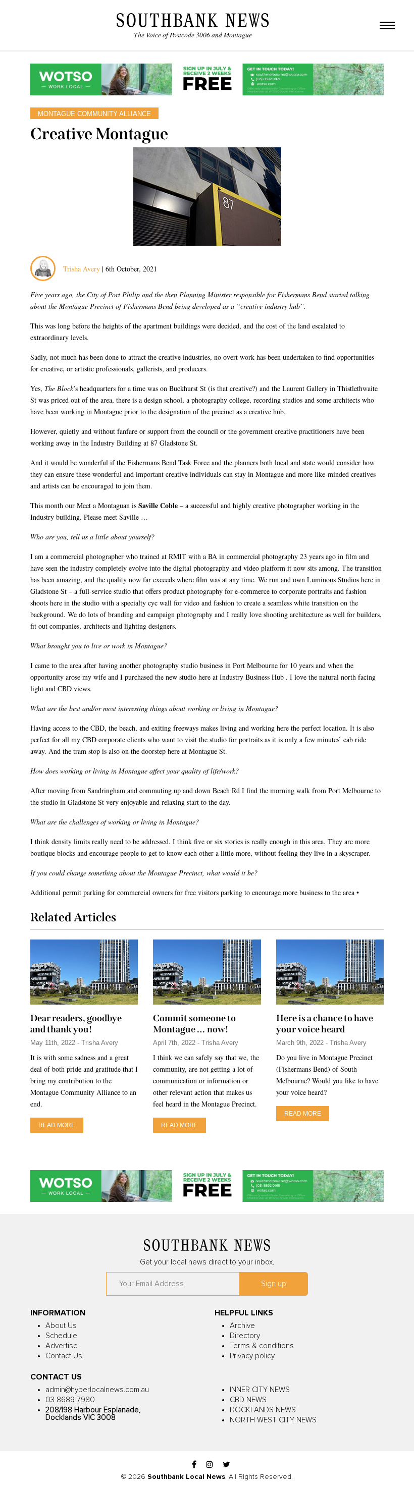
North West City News (273, 1420)
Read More (56, 1125)
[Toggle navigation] (387, 26)
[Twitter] (226, 1465)
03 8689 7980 (70, 1400)
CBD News (248, 1400)
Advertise (61, 1346)
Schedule (61, 1336)
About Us (61, 1326)
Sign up (273, 1284)
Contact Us (63, 1356)
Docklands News (263, 1410)
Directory (245, 1336)
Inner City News (260, 1390)
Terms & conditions (262, 1346)
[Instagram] (209, 1465)
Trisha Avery (81, 268)
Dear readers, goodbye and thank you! (76, 1024)
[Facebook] (194, 1465)
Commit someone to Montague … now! (194, 1024)
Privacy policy (252, 1356)
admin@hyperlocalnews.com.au (97, 1390)
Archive (242, 1326)
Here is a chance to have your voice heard (324, 1024)
